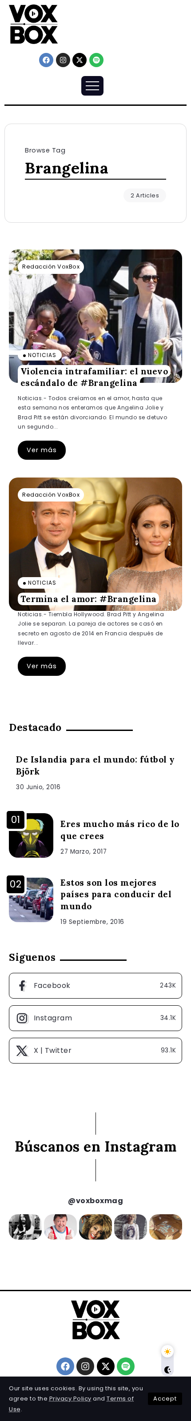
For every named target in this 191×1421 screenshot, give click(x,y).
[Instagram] (63, 60)
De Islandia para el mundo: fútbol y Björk (95, 765)
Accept (165, 1398)
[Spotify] (96, 60)
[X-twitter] (79, 60)
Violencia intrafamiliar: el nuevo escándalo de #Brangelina (94, 376)
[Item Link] (95, 316)
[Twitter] (95, 1050)
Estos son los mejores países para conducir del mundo (115, 894)
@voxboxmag (95, 1201)
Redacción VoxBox (51, 266)
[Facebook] (46, 60)
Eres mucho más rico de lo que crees (119, 830)
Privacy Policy (70, 1398)
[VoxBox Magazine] (33, 24)
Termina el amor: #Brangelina (88, 599)
